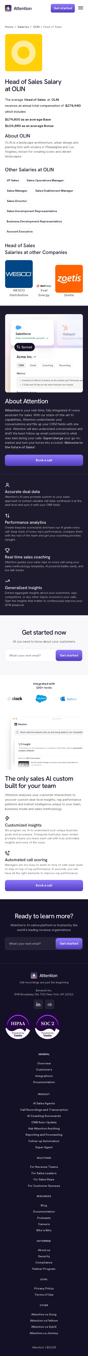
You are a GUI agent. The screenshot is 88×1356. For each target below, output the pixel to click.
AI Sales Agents (44, 1103)
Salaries (23, 26)
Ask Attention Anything (44, 1128)
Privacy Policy (44, 1288)
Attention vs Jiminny (44, 1333)
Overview (44, 1063)
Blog (44, 1205)
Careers (44, 1224)
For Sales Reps (44, 1179)
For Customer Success (44, 1185)
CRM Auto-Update (44, 1122)
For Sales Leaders (44, 1173)
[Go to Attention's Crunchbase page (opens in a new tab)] (49, 1004)
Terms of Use (43, 1294)
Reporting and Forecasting (44, 1134)
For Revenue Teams (44, 1166)
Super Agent (44, 1147)
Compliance (43, 1262)
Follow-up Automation (43, 1141)
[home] (18, 8)
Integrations (44, 1076)
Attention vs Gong (43, 1314)
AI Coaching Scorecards (44, 1116)
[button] (79, 8)
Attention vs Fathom (44, 1320)
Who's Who (44, 1230)
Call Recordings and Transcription (44, 1109)
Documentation (44, 1082)
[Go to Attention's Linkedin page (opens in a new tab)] (38, 1004)
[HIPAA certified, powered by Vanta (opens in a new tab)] (18, 1026)
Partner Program (43, 1268)
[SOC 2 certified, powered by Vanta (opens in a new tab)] (47, 1026)
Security (44, 1256)
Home (9, 26)
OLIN (36, 26)
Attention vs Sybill (43, 1326)
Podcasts (44, 1218)
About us (44, 1250)
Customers (44, 1069)
